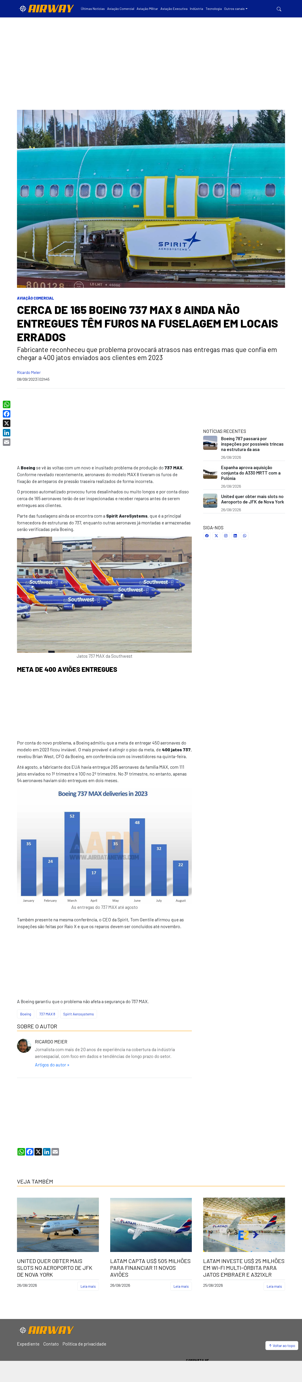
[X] (7, 423)
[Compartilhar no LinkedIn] (235, 535)
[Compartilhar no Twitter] (216, 535)
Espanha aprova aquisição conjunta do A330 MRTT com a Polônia (251, 473)
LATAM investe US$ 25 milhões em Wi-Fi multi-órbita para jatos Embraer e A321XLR (244, 1268)
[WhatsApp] (7, 404)
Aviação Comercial (35, 298)
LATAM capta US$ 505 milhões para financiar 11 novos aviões (150, 1268)
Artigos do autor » (52, 1064)
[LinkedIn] (7, 432)
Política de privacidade (84, 1343)
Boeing (25, 1014)
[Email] (7, 442)
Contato (51, 1343)
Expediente (28, 1343)
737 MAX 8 (47, 1014)
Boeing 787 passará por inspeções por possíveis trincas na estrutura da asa (252, 444)
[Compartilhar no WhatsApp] (244, 535)
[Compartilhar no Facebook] (207, 535)
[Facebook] (7, 414)
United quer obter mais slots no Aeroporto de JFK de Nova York (252, 499)
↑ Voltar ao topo (281, 1345)
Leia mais (88, 1286)
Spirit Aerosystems (78, 1014)
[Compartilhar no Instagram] (226, 535)
